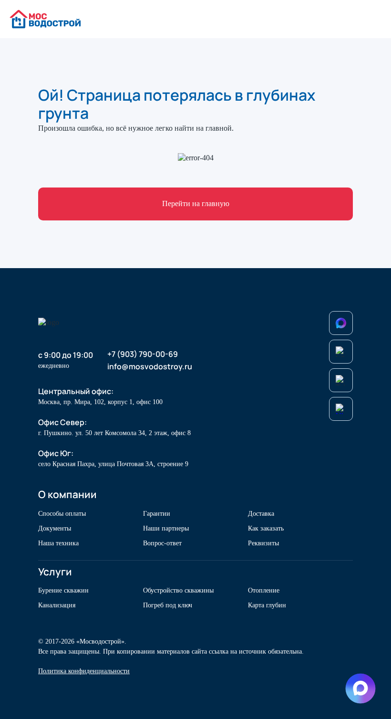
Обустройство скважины (178, 590)
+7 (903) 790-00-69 (142, 354)
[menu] (373, 19)
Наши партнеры (166, 528)
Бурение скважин (63, 590)
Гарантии (156, 513)
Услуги (55, 571)
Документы (54, 528)
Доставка (261, 513)
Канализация (56, 605)
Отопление (263, 590)
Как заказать (266, 528)
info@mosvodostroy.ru (149, 367)
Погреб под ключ (167, 605)
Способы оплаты (62, 513)
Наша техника (58, 543)
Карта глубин (267, 605)
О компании (67, 494)
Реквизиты (263, 543)
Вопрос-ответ (162, 543)
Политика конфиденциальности (84, 671)
